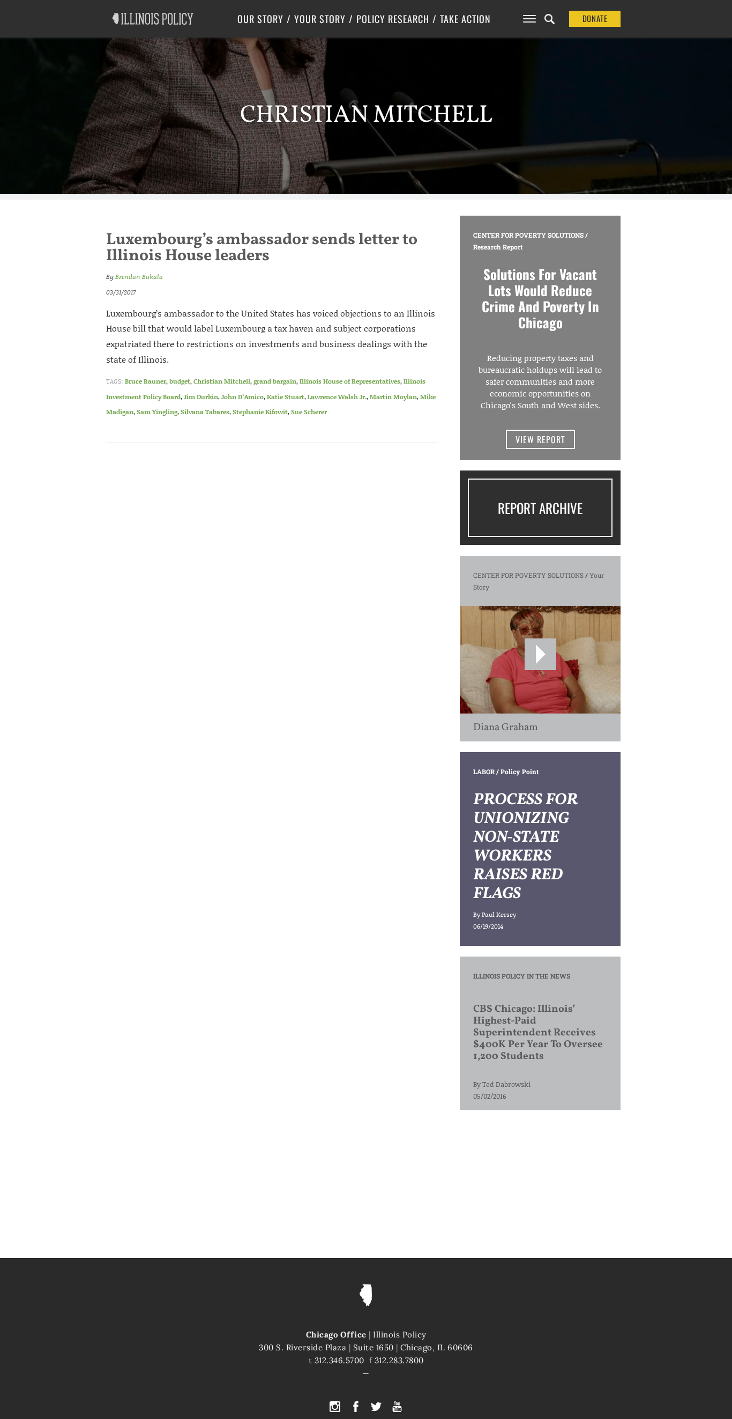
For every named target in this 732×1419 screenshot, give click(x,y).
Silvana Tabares (205, 411)
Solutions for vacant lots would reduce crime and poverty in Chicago (540, 298)
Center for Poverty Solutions (528, 235)
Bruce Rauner (145, 381)
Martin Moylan (393, 396)
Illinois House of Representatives (350, 381)
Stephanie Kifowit (260, 411)
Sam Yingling (157, 411)
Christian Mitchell (221, 381)
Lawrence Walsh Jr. (337, 396)
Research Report (497, 246)
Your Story (320, 19)
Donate (595, 18)
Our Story (260, 19)
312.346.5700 (339, 1360)
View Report (540, 439)
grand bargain (274, 381)
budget (179, 381)
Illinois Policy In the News (521, 976)
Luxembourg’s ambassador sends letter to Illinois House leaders (261, 248)
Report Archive (540, 508)
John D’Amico (242, 396)
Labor (484, 771)
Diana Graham (505, 727)
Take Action (465, 19)
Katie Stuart (285, 396)
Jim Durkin (201, 396)
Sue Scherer (309, 411)
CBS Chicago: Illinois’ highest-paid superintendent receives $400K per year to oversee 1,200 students (538, 1032)
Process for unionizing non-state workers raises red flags (525, 847)
